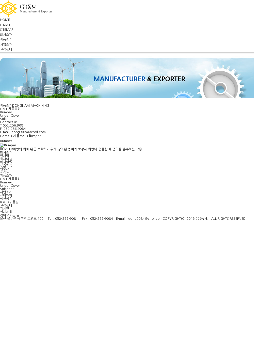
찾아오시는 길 (9, 215)
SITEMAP (6, 29)
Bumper (6, 112)
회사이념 (6, 159)
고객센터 (6, 49)
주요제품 (6, 165)
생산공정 (6, 198)
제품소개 (6, 39)
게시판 (4, 208)
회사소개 (6, 34)
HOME (5, 19)
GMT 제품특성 (10, 109)
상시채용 (6, 212)
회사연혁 (6, 162)
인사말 (4, 155)
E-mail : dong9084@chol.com (139, 218)
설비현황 (6, 195)
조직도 (4, 172)
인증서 (4, 169)
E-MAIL (5, 24)
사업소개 (6, 44)
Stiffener (7, 118)
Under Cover (10, 115)
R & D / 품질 (9, 202)
